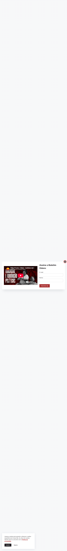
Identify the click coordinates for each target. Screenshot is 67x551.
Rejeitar (16, 545)
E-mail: (41, 272)
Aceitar (8, 545)
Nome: (41, 277)
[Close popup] (65, 261)
